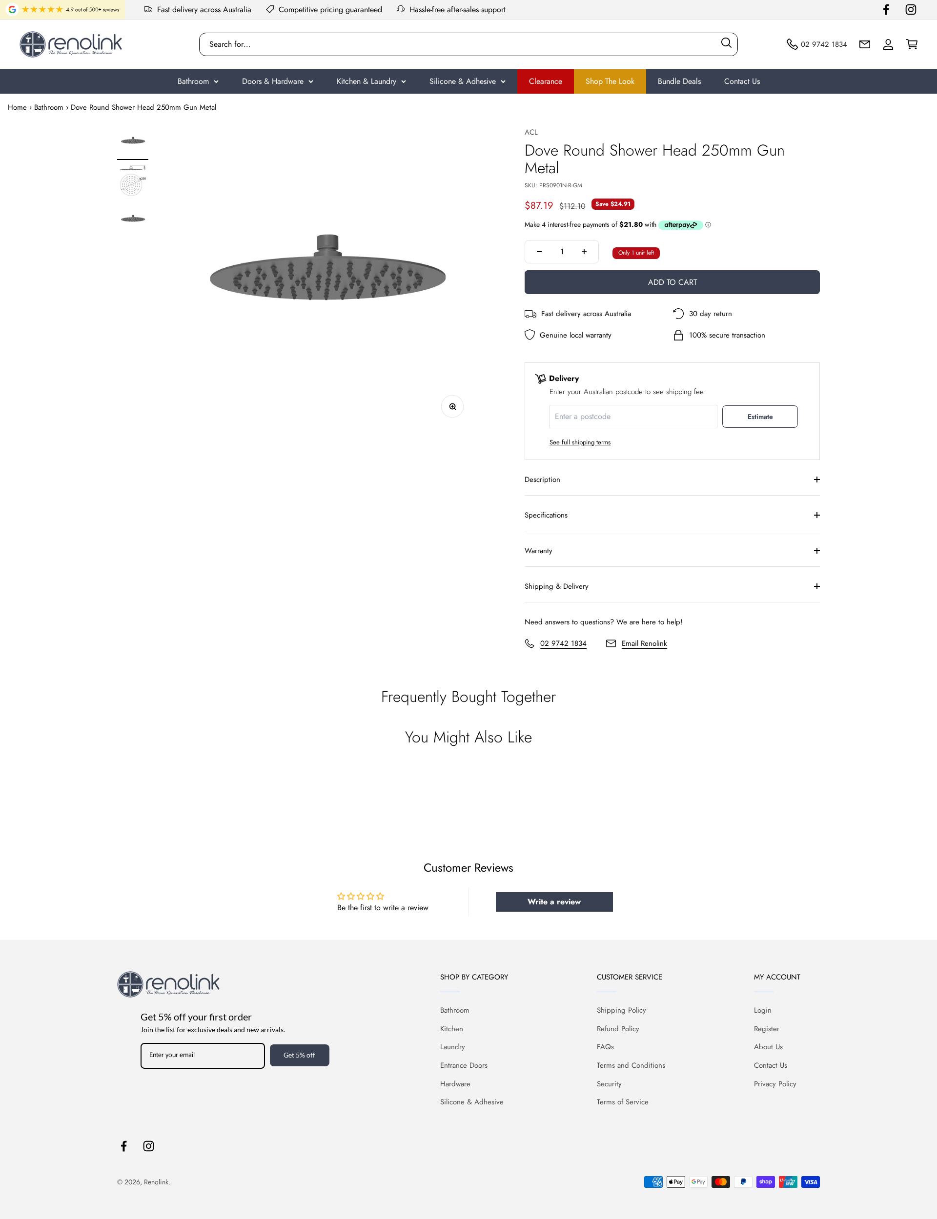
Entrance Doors (464, 1065)
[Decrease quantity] (539, 251)
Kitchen (451, 1028)
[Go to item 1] (132, 143)
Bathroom (193, 81)
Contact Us (742, 81)
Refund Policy (618, 1028)
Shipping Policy (621, 1010)
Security (609, 1084)
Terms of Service (623, 1102)
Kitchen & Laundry (366, 81)
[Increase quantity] (584, 251)
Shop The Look (610, 81)
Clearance (545, 81)
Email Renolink (644, 643)
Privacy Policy (775, 1084)
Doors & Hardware (273, 81)
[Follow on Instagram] (910, 9)
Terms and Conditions (631, 1065)
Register (766, 1028)
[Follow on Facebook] (886, 9)
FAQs (605, 1046)
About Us (768, 1046)
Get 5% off (299, 1055)
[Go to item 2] (132, 182)
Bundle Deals (679, 81)
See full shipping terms (580, 442)
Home (17, 107)
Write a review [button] (554, 901)
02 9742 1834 (563, 643)
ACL (531, 132)
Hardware (455, 1084)
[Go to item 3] (132, 221)
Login (763, 1010)
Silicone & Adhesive (462, 81)
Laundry (452, 1046)
